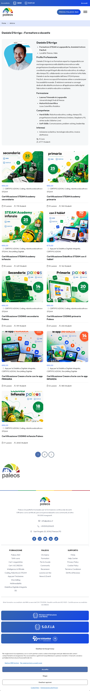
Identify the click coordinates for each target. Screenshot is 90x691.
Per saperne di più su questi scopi (31, 663)
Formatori (45, 558)
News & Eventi (45, 576)
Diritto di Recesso (73, 573)
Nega (45, 676)
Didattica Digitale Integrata (16, 587)
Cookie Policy (35, 688)
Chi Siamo (45, 555)
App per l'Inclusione (15, 576)
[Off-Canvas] (85, 11)
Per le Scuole (45, 562)
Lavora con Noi (45, 573)
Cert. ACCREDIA (16, 565)
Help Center (73, 558)
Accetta (45, 669)
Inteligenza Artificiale (15, 569)
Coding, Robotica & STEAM (16, 573)
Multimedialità (15, 583)
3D (15, 590)
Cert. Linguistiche (16, 562)
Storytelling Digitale (16, 251)
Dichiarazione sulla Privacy (49, 688)
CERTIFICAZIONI (12, 188)
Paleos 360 (15, 555)
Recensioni (45, 569)
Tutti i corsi (15, 558)
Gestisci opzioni (45, 682)
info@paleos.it (47, 521)
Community (45, 565)
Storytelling (15, 580)
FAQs (73, 555)
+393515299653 (47, 526)
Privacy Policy (73, 562)
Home (4, 23)
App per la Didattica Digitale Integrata (65, 248)
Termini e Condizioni (73, 569)
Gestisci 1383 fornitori (12, 663)
